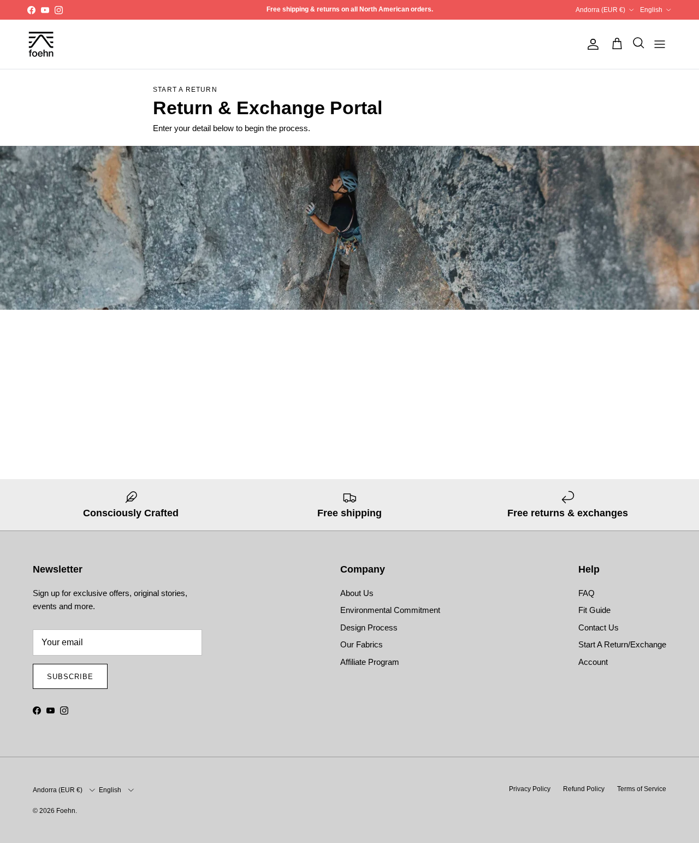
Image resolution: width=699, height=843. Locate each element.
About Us (357, 593)
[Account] (591, 44)
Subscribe (70, 677)
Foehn (65, 811)
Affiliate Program (369, 662)
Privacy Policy (529, 789)
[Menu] (660, 44)
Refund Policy (584, 789)
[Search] (636, 44)
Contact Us (598, 627)
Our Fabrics (361, 644)
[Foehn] (41, 44)
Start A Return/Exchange (622, 644)
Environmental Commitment (390, 610)
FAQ (586, 593)
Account (593, 662)
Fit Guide (594, 610)
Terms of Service (641, 789)
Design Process (369, 627)
